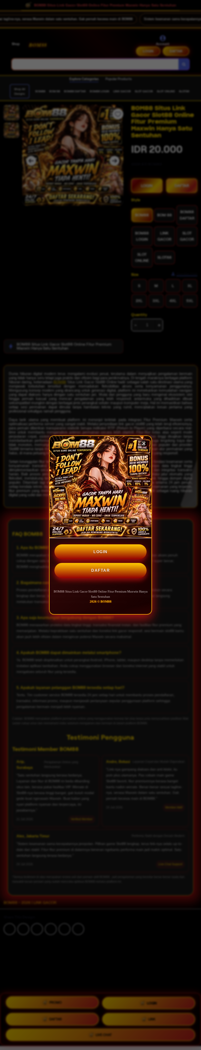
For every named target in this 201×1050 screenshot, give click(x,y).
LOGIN (100, 552)
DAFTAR (100, 570)
